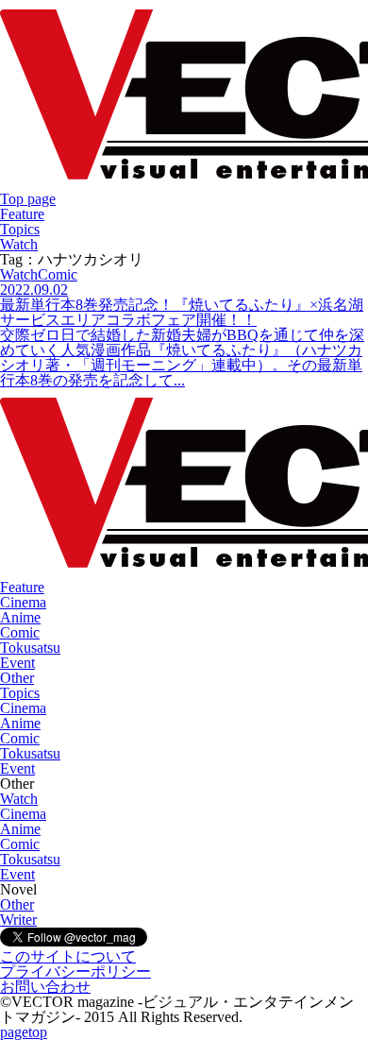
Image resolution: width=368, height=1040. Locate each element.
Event (17, 663)
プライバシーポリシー (75, 971)
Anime (20, 617)
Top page (28, 199)
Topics (20, 229)
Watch (19, 244)
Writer (18, 920)
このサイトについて (68, 956)
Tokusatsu (30, 647)
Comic (20, 632)
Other (17, 678)
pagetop (23, 1032)
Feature (22, 214)
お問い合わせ (45, 987)
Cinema (23, 602)
